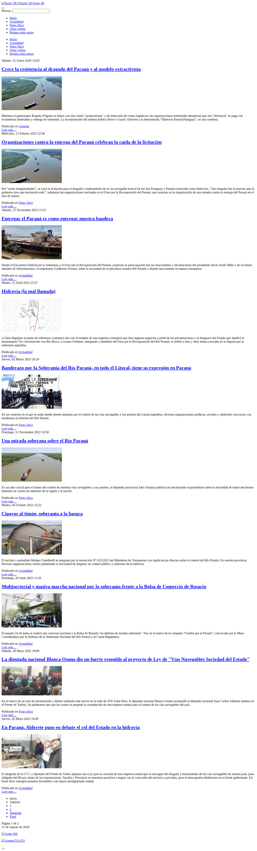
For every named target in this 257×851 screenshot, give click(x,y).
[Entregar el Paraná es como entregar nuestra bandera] (32, 258)
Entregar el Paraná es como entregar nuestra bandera (57, 218)
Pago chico (17, 25)
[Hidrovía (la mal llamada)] (32, 331)
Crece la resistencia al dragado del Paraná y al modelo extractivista (71, 69)
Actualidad (16, 21)
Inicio (13, 18)
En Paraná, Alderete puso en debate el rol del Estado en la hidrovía (71, 727)
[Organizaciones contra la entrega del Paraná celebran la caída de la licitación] (32, 182)
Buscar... (7, 10)
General (24, 126)
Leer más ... (9, 130)
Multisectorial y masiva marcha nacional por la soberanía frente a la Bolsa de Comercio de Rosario (104, 586)
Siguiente (15, 813)
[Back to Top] (3, 848)
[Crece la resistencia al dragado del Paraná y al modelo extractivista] (32, 109)
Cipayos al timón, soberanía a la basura (42, 513)
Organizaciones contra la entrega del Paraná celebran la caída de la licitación (82, 142)
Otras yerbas (17, 29)
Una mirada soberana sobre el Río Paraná (45, 440)
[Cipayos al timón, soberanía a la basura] (32, 553)
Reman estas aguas (22, 32)
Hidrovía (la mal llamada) (28, 291)
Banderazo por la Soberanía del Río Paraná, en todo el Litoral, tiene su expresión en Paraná (96, 367)
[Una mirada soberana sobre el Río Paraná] (32, 480)
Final (13, 816)
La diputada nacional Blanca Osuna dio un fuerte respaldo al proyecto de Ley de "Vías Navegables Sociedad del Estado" (126, 659)
